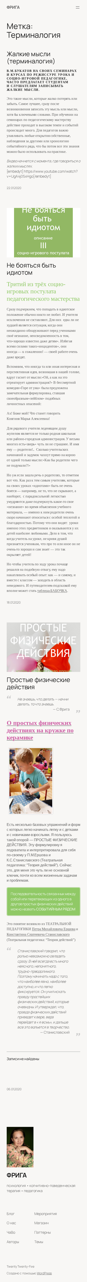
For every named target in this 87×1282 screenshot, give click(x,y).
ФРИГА (13, 7)
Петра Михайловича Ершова (53, 929)
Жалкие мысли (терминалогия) (31, 57)
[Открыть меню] (77, 7)
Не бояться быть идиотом (31, 269)
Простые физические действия (38, 683)
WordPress (44, 1273)
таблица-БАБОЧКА (52, 591)
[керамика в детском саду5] (30, 781)
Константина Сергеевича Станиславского (38, 934)
